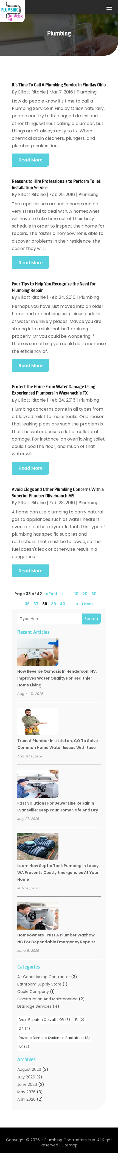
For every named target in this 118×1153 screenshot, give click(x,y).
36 (27, 604)
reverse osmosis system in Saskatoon (54, 1037)
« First (52, 594)
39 (53, 604)
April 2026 (26, 1099)
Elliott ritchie (32, 92)
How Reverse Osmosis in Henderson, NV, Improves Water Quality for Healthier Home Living (57, 678)
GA (24, 1028)
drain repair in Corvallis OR (44, 1019)
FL (79, 1019)
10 (76, 594)
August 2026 (29, 1069)
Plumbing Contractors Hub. (70, 1140)
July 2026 (26, 1077)
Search (91, 618)
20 (85, 594)
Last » (88, 604)
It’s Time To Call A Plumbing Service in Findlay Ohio (59, 84)
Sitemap (69, 1145)
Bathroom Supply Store (39, 984)
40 (62, 604)
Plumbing (87, 92)
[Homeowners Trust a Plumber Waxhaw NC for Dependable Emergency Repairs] (37, 916)
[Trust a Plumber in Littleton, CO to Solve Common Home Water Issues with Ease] (37, 722)
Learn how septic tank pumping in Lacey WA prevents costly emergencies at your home (58, 872)
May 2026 (26, 1092)
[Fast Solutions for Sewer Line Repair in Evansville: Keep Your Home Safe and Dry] (37, 784)
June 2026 (27, 1084)
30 (94, 594)
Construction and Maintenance (47, 999)
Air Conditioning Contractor (43, 976)
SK (24, 1046)
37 (35, 604)
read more (31, 160)
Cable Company (33, 991)
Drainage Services (34, 1006)
